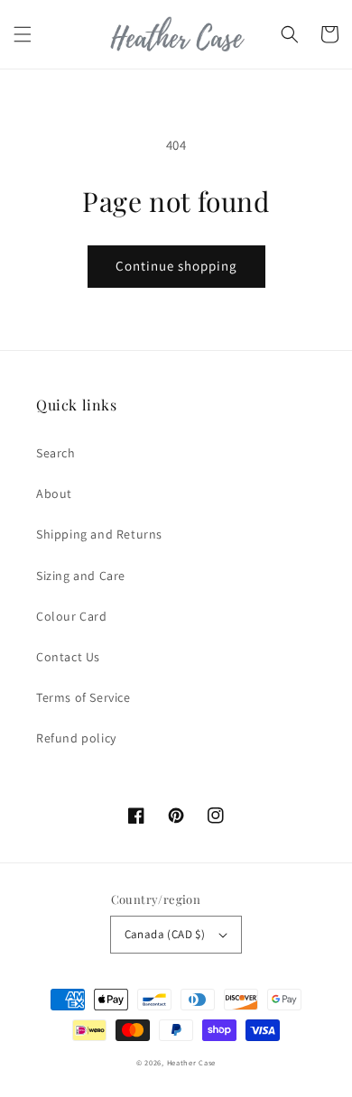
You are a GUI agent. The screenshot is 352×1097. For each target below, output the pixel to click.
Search (56, 453)
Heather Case (191, 1062)
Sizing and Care (80, 575)
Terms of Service (83, 697)
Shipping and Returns (99, 534)
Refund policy (76, 738)
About (54, 493)
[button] (22, 34)
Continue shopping (176, 265)
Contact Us (68, 657)
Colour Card (71, 616)
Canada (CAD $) (165, 934)
